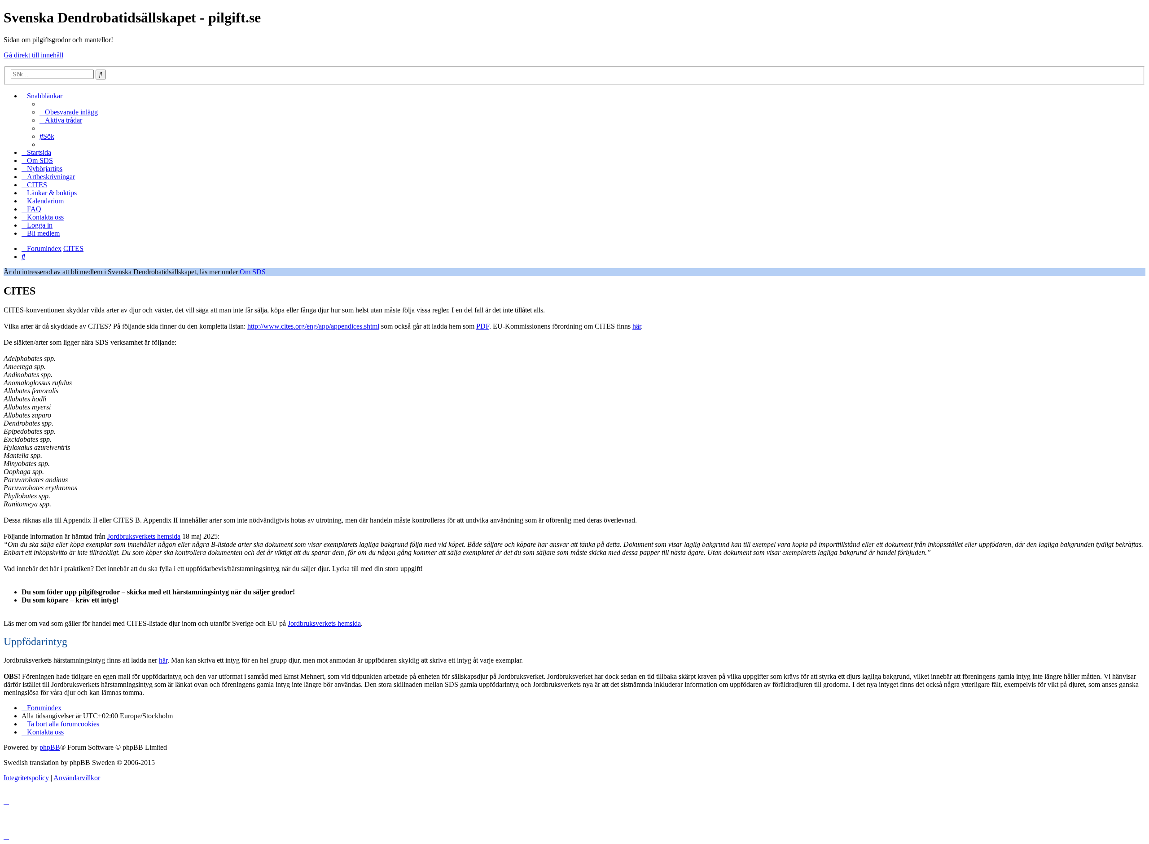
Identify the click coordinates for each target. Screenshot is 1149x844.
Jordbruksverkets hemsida (143, 536)
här (636, 326)
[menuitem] (68, 112)
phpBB (49, 747)
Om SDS (253, 272)
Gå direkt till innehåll (33, 55)
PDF (482, 326)
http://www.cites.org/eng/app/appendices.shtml (313, 326)
